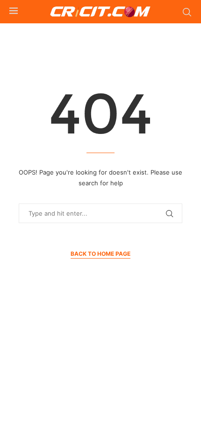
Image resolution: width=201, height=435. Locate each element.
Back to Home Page (100, 253)
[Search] (187, 12)
